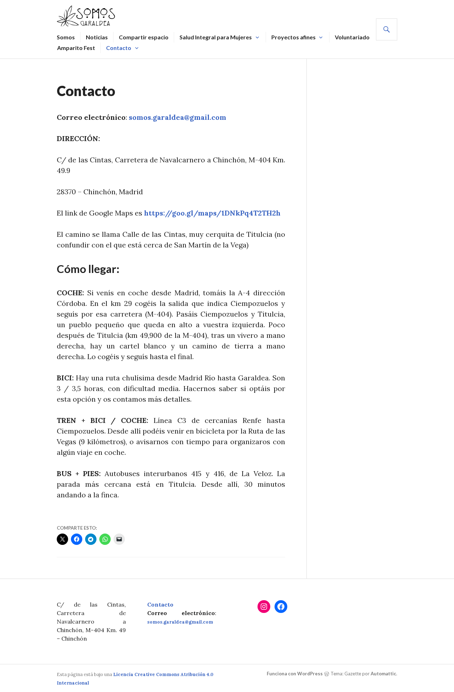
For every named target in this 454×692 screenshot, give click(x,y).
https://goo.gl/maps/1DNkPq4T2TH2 (210, 212)
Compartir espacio (143, 37)
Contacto (118, 47)
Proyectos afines (293, 37)
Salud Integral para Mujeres (215, 37)
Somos (66, 37)
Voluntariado (352, 37)
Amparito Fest (76, 47)
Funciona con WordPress (295, 673)
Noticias (97, 37)
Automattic (383, 673)
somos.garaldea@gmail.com (177, 117)
